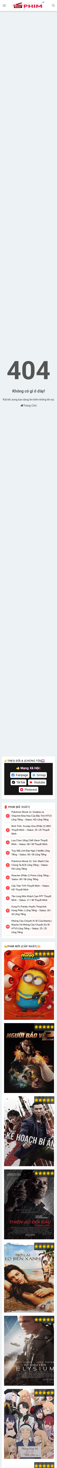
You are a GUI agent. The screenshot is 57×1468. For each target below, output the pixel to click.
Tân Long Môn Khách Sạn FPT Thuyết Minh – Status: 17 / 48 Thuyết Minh (31, 898)
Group (41, 775)
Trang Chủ (30, 405)
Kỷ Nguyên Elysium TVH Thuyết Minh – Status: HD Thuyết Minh (29, 1351)
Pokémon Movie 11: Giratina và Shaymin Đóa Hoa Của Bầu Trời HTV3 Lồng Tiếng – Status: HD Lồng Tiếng (31, 816)
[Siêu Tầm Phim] (29, 5)
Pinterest (31, 789)
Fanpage (22, 775)
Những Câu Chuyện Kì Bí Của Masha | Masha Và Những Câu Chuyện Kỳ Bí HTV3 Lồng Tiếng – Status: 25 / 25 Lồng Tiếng (31, 926)
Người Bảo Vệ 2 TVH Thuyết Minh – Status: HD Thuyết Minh (29, 1058)
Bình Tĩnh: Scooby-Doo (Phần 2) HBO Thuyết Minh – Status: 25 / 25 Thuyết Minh (31, 830)
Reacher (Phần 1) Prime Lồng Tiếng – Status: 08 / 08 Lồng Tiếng (30, 877)
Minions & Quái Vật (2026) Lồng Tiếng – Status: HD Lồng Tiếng (29, 985)
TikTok (20, 782)
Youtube (39, 782)
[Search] (53, 5)
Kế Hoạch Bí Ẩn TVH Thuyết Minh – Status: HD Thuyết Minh (29, 1131)
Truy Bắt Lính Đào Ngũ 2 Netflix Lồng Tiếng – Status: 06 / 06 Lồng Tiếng (30, 852)
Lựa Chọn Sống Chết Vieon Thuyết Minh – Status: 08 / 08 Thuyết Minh (29, 842)
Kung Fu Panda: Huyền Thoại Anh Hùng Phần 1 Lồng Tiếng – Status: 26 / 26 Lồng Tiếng (31, 910)
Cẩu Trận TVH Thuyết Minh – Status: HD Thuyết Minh (30, 887)
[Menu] (4, 5)
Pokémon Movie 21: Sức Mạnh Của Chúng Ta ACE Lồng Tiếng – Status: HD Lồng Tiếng (30, 865)
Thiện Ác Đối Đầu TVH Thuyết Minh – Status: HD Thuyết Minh (29, 1204)
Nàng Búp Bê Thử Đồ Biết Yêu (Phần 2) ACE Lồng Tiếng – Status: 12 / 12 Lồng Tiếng (29, 1424)
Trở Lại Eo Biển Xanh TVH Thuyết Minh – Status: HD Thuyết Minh (29, 1278)
